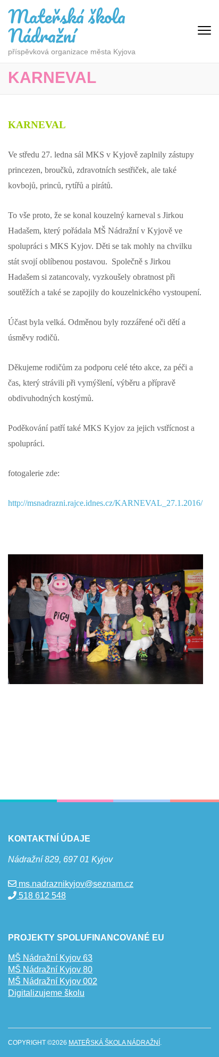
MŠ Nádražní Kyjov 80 (50, 969)
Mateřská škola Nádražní (66, 25)
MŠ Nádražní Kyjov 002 (52, 981)
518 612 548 (41, 895)
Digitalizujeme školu (46, 992)
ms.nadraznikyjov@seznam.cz (74, 883)
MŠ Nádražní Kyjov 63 (50, 957)
